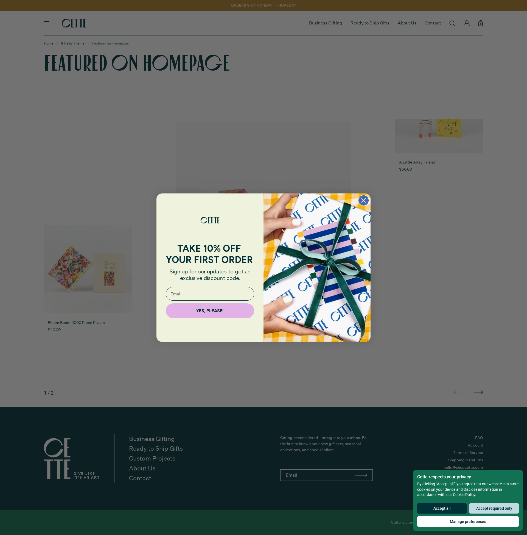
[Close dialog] (363, 200)
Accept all (442, 508)
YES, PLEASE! (210, 310)
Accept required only (494, 508)
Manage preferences (468, 521)
